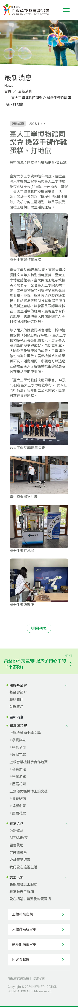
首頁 (7, 91)
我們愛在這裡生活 (23, 867)
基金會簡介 (18, 692)
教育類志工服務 (22, 892)
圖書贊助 (16, 845)
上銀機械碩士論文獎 (25, 733)
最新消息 (25, 91)
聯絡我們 (16, 700)
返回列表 (39, 628)
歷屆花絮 (19, 755)
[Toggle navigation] (66, 10)
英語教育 (16, 831)
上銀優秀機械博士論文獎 (29, 791)
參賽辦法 (19, 740)
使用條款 (39, 978)
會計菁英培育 (20, 860)
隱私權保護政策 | (20, 978)
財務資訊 (16, 707)
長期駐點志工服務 (23, 884)
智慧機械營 (18, 852)
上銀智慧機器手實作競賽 (29, 762)
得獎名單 (19, 747)
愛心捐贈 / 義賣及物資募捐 (30, 899)
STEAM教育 (19, 838)
